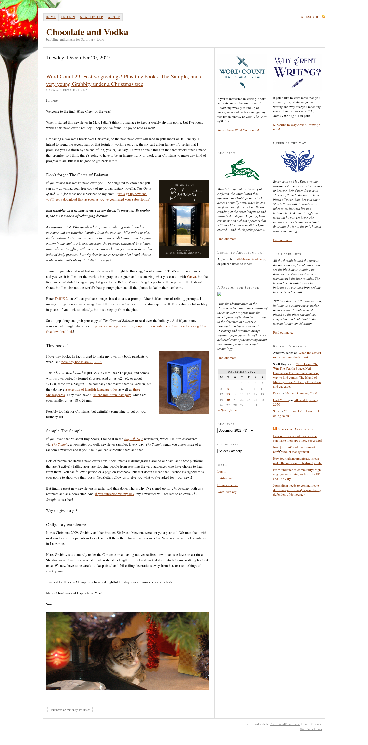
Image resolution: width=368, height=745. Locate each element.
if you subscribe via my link (114, 493)
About (114, 17)
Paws (276, 393)
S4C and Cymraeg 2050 (301, 393)
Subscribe (311, 17)
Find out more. (227, 238)
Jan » (233, 410)
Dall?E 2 (61, 298)
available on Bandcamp (249, 259)
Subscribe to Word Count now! (238, 130)
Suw (276, 411)
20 (228, 399)
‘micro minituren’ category (112, 394)
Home (51, 17)
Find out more (226, 357)
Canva (191, 276)
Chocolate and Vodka (87, 31)
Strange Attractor (296, 429)
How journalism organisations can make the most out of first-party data (297, 460)
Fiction (68, 17)
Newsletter (91, 17)
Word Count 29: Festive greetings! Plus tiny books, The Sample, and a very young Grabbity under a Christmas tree (124, 80)
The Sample (60, 444)
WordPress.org (227, 491)
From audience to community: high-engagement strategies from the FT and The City (297, 474)
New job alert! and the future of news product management (294, 449)
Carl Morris (281, 400)
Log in (221, 471)
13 (228, 394)
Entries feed (225, 478)
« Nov (222, 410)
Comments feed (227, 485)
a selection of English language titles (91, 389)
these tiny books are (81, 361)
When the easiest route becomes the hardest (297, 354)
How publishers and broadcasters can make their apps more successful (297, 438)
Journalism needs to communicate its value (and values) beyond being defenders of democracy (297, 490)
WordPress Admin (311, 729)
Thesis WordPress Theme (285, 724)
